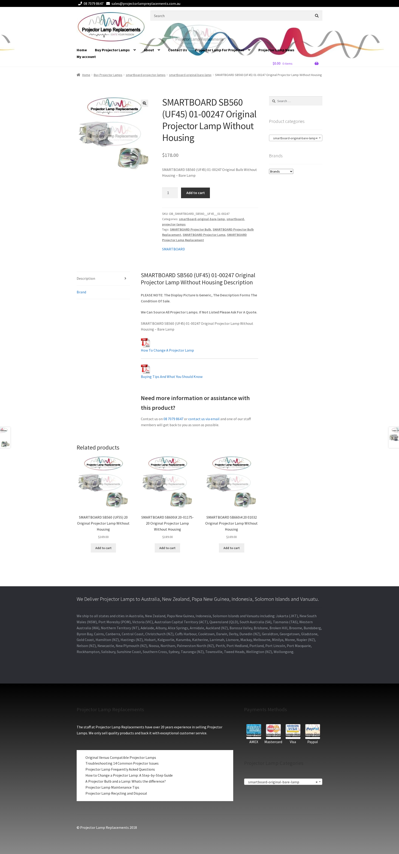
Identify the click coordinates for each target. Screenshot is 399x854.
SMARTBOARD (173, 249)
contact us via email (204, 418)
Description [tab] (86, 278)
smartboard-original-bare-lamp (190, 75)
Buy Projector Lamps (112, 50)
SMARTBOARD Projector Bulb (190, 229)
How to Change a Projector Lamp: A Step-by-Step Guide (129, 775)
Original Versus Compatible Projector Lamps (120, 757)
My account (86, 56)
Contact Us (177, 50)
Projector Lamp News (276, 50)
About (149, 50)
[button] (144, 103)
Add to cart (195, 192)
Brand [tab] (81, 292)
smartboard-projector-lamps (146, 75)
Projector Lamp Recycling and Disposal (116, 793)
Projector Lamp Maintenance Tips (112, 787)
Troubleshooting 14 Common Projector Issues (122, 763)
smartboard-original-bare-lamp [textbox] (294, 138)
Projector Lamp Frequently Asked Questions (120, 769)
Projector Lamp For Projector (219, 50)
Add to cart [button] (103, 548)
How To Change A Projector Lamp (167, 350)
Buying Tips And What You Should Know (172, 376)
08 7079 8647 (93, 3)
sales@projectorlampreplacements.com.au (146, 3)
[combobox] (295, 138)
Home (82, 50)
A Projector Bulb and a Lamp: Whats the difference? (125, 781)
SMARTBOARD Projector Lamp (204, 235)
